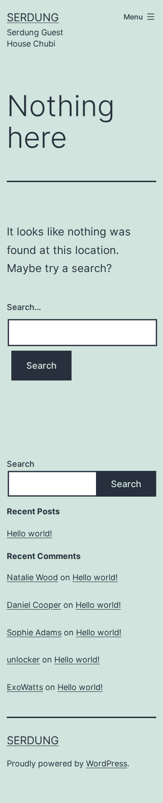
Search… (24, 307)
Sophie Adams (34, 632)
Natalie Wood (32, 577)
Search (20, 464)
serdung (33, 17)
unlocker (23, 659)
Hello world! (29, 533)
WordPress (106, 763)
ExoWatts (25, 687)
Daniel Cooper (34, 605)
